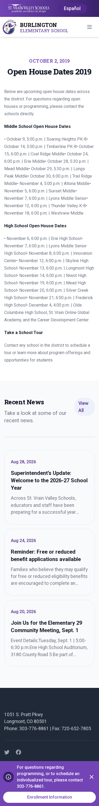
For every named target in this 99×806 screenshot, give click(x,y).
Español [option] (72, 8)
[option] (72, 8)
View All (83, 407)
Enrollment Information (49, 797)
